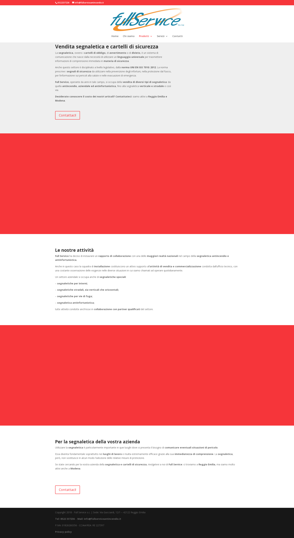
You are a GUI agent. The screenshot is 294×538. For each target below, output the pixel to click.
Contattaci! (67, 115)
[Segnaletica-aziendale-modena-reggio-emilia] (211, 84)
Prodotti (144, 36)
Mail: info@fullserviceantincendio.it (99, 518)
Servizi (161, 36)
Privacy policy (63, 531)
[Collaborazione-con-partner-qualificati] (211, 410)
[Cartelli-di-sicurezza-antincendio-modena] (82, 219)
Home (114, 36)
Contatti (177, 36)
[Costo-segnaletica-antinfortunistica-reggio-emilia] (147, 410)
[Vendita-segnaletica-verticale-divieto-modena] (82, 410)
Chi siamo (129, 36)
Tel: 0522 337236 (65, 518)
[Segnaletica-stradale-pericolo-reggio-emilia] (147, 219)
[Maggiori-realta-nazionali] (211, 219)
